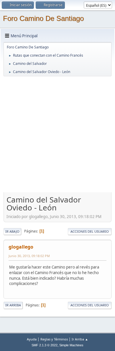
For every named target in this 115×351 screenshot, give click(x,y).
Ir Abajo (12, 231)
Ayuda (32, 339)
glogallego (21, 247)
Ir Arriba (13, 305)
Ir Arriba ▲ (80, 339)
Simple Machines (71, 345)
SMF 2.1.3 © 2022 (45, 345)
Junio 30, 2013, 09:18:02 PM (29, 256)
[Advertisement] (57, 134)
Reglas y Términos (54, 339)
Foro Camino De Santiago (43, 18)
